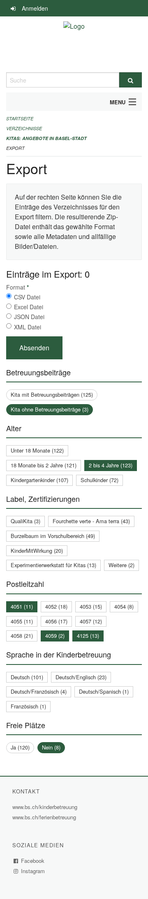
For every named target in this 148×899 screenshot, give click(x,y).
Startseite (19, 118)
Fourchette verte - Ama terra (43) (91, 521)
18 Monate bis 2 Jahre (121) (43, 465)
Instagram (33, 871)
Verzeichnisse (24, 128)
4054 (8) (124, 606)
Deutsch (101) (27, 677)
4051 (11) (22, 606)
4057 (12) (91, 621)
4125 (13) (88, 635)
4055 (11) (22, 621)
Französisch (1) (28, 706)
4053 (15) (91, 606)
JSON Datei (29, 317)
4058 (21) (22, 635)
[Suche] (130, 79)
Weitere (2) (121, 565)
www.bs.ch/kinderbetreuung (45, 807)
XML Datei (27, 327)
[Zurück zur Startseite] (74, 44)
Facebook (32, 861)
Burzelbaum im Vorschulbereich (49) (53, 536)
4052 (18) (56, 606)
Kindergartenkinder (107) (39, 480)
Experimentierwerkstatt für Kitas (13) (53, 565)
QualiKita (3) (25, 521)
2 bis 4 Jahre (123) (110, 465)
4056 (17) (56, 621)
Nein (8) (51, 747)
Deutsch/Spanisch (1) (104, 691)
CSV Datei (27, 297)
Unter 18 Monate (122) (37, 450)
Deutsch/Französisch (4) (39, 691)
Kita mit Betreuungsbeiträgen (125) (52, 394)
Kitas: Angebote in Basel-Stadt (46, 138)
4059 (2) (55, 635)
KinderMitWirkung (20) (37, 550)
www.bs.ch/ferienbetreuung (45, 817)
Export (15, 148)
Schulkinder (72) (99, 480)
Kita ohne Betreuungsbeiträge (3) (49, 409)
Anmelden (35, 8)
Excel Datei (28, 307)
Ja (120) (20, 747)
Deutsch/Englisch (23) (81, 677)
